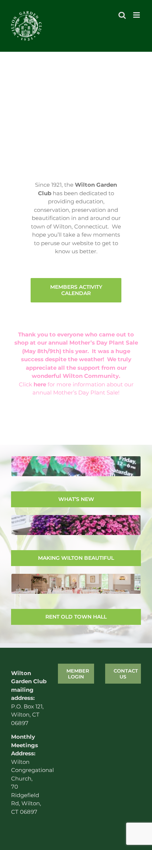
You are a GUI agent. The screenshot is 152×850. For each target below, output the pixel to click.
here (40, 384)
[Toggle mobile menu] (137, 15)
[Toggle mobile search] (122, 15)
